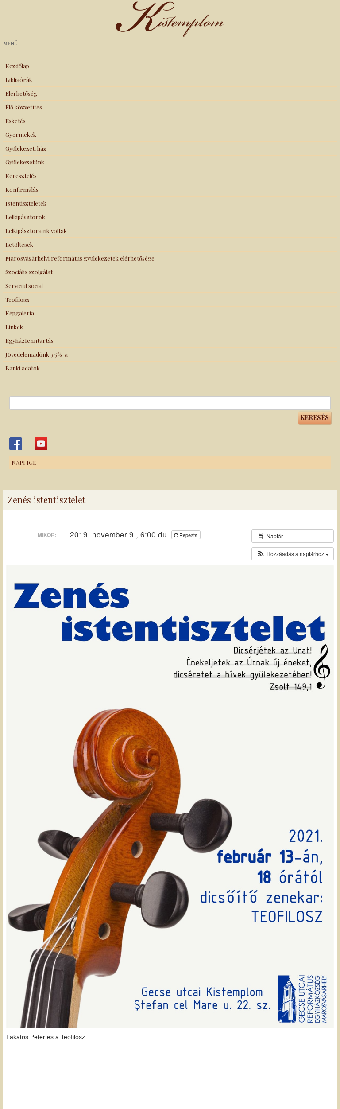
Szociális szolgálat (29, 272)
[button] (292, 554)
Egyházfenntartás (29, 340)
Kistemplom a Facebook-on (15, 443)
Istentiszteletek (25, 203)
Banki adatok (22, 368)
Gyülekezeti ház (25, 148)
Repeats (188, 534)
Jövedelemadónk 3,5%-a (36, 354)
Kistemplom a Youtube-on (41, 443)
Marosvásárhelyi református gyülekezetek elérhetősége (80, 258)
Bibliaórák (18, 79)
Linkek (14, 327)
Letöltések (19, 244)
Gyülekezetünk (24, 162)
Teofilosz (17, 299)
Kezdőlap (17, 66)
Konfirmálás (22, 189)
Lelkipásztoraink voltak (36, 230)
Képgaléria (19, 313)
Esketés (15, 121)
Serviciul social (24, 285)
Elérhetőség (21, 93)
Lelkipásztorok (25, 217)
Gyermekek (20, 134)
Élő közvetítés (23, 107)
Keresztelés (21, 175)
